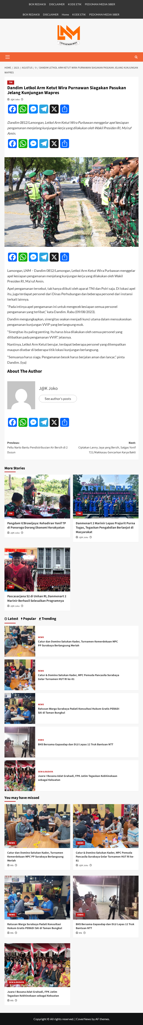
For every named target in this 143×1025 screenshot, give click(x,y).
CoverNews (83, 1019)
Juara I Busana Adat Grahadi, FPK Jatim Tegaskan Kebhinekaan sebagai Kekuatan (33, 994)
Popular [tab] (29, 618)
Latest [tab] (12, 618)
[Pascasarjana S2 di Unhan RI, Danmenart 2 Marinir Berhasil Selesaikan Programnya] (37, 569)
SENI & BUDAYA (45, 771)
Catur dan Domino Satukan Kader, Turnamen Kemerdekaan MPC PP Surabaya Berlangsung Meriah (78, 643)
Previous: (37, 447)
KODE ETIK (75, 4)
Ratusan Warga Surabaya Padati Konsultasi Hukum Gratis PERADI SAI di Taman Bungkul (34, 926)
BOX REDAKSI (37, 4)
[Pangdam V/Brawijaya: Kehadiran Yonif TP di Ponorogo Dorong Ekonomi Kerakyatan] (37, 496)
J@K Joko (15, 99)
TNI (10, 82)
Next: (107, 447)
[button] (7, 57)
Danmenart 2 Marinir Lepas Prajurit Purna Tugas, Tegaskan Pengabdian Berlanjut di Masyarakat (105, 528)
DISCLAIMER (57, 4)
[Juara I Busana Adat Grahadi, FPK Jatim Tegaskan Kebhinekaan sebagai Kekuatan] (19, 775)
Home (65, 14)
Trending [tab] (48, 618)
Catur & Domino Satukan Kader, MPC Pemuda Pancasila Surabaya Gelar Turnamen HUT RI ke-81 (105, 857)
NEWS (41, 637)
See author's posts (58, 399)
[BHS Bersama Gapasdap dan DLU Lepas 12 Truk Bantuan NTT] (19, 741)
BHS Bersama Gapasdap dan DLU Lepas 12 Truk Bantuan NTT (75, 744)
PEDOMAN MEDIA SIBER (100, 4)
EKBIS (41, 740)
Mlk (12, 865)
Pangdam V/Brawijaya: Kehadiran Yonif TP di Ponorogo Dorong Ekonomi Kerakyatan (36, 525)
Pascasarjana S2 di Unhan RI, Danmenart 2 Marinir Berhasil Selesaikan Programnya (36, 598)
